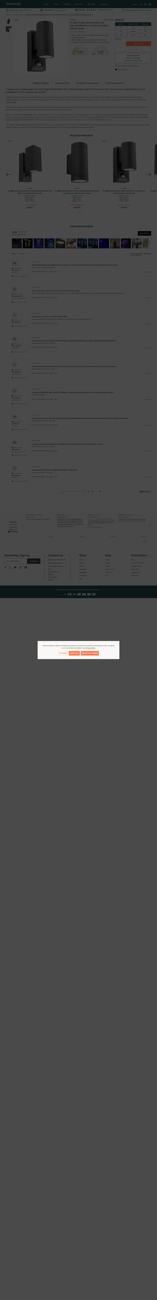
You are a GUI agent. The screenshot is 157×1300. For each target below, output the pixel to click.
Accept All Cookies (90, 653)
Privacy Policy (90, 648)
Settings (63, 653)
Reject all (74, 653)
